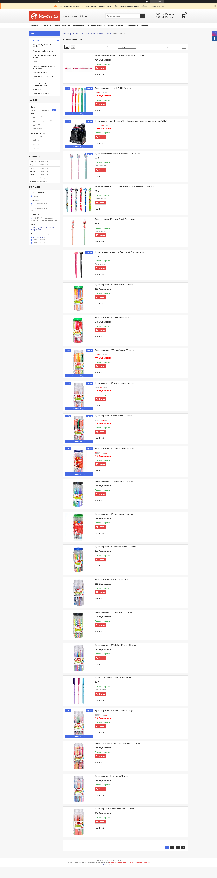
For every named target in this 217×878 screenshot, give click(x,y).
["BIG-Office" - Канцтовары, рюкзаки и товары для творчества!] (44, 16)
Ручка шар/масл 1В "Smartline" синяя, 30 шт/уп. (115, 547)
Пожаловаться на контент (118, 862)
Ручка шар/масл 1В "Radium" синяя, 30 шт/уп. (114, 481)
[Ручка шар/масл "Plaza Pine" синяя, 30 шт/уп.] (79, 822)
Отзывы (144, 25)
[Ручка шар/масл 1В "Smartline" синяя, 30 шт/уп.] (79, 560)
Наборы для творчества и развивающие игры (43, 84)
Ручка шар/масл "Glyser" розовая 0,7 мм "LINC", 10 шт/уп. (120, 55)
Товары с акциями (61, 25)
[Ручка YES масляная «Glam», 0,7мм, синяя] (79, 691)
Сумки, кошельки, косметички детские (44, 56)
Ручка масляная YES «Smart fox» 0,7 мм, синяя (115, 219)
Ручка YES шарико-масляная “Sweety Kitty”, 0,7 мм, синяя (119, 252)
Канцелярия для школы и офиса (93, 34)
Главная (34, 25)
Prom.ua (118, 860)
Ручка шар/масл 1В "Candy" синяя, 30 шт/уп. (114, 285)
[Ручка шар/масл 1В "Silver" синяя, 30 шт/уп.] (79, 527)
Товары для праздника (41, 93)
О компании (78, 25)
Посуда (35, 62)
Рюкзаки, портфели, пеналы (43, 51)
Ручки (109, 34)
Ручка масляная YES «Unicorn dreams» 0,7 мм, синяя (117, 154)
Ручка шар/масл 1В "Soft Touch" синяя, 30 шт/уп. (116, 645)
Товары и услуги (72, 34)
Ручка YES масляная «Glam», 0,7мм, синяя (113, 678)
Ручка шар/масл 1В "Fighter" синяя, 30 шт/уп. (114, 350)
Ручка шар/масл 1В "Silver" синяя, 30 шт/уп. (114, 514)
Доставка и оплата (96, 25)
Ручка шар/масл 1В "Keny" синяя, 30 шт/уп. (113, 416)
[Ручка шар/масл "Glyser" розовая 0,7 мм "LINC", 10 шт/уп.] (79, 68)
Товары (45, 25)
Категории (35, 40)
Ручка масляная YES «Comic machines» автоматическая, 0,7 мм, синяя (125, 186)
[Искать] (142, 16)
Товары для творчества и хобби (43, 77)
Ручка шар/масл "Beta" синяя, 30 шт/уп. (112, 776)
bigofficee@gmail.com (41, 237)
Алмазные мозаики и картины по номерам (44, 67)
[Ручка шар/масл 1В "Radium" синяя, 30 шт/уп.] (79, 494)
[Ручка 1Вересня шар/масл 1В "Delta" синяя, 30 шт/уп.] (79, 756)
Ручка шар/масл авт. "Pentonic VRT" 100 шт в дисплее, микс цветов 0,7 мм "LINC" (131, 121)
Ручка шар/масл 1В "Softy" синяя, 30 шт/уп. (113, 579)
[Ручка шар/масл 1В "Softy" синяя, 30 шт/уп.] (79, 592)
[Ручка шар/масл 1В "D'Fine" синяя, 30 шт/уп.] (79, 330)
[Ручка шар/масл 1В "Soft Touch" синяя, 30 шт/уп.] (79, 658)
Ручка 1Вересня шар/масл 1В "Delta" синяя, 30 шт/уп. (118, 743)
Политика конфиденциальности (139, 862)
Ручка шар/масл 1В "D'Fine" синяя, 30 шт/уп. (114, 317)
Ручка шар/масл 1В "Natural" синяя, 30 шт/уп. (115, 448)
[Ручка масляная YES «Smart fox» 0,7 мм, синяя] (79, 232)
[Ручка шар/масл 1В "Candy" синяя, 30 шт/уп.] (79, 298)
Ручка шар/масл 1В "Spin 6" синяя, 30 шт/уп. (114, 612)
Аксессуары (37, 89)
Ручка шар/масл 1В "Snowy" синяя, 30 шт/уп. (114, 710)
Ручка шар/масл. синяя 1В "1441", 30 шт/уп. (113, 88)
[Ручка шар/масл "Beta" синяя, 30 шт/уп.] (79, 789)
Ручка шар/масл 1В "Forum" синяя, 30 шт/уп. (114, 383)
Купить (102, 68)
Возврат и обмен (115, 25)
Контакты (131, 25)
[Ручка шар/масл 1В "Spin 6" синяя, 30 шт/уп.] (79, 625)
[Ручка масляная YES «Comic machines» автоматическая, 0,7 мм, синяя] (79, 199)
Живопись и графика (40, 72)
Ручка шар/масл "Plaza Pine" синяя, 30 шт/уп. (114, 809)
